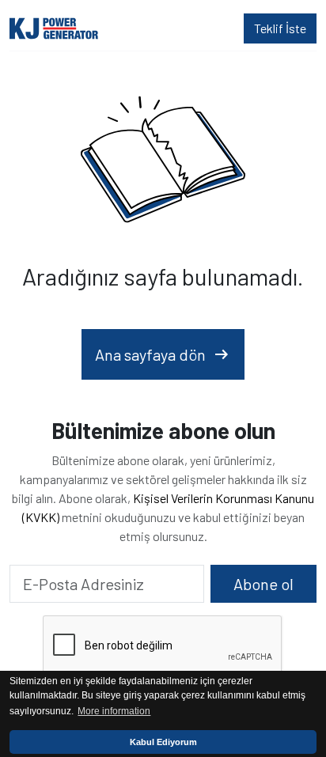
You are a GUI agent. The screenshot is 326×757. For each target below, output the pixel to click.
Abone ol (263, 583)
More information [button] (114, 711)
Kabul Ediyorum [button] (163, 742)
